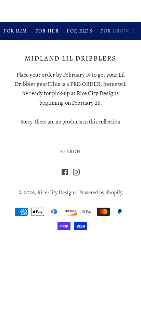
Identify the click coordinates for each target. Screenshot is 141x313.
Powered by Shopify (101, 192)
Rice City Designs (70, 10)
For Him (15, 30)
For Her (47, 30)
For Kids (79, 30)
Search (70, 151)
